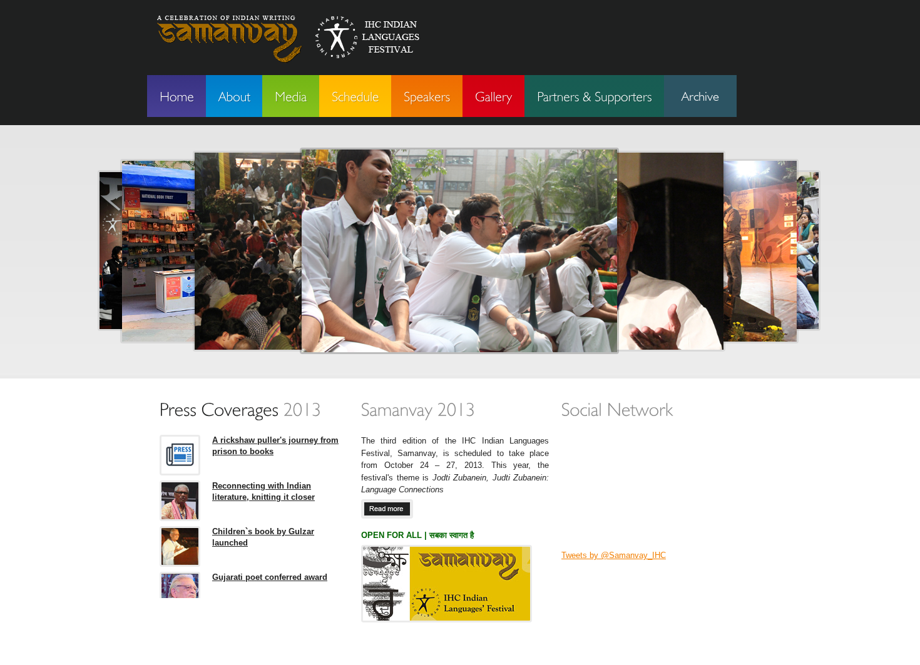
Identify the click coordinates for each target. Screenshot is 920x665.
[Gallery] (493, 96)
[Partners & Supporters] (594, 96)
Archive (700, 96)
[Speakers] (427, 96)
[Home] (176, 96)
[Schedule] (355, 96)
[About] (234, 96)
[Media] (290, 96)
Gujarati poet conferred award (269, 577)
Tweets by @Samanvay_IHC (613, 555)
